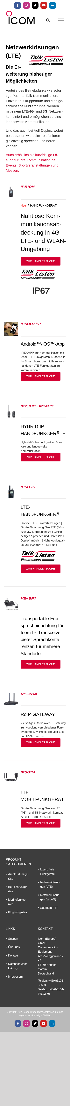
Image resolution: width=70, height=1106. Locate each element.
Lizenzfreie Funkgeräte (47, 871)
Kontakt (13, 955)
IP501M (28, 772)
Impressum (15, 976)
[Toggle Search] (48, 20)
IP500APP (31, 323)
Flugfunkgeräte (17, 912)
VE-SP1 (28, 598)
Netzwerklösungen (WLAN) (50, 897)
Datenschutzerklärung (18, 966)
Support (13, 938)
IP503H (28, 486)
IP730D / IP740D (37, 405)
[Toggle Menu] (61, 20)
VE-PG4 (29, 693)
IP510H (28, 186)
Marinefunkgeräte (17, 902)
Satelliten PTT (49, 907)
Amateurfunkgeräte (18, 876)
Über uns (14, 947)
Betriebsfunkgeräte (18, 889)
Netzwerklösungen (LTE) (50, 884)
